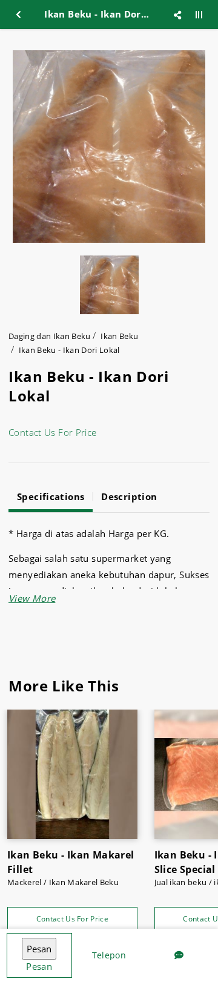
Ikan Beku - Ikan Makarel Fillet (70, 862)
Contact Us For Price (52, 432)
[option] (109, 146)
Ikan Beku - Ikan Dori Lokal (69, 349)
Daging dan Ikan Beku (49, 336)
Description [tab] (129, 496)
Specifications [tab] (50, 496)
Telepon (109, 955)
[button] (31, 598)
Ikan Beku (119, 336)
